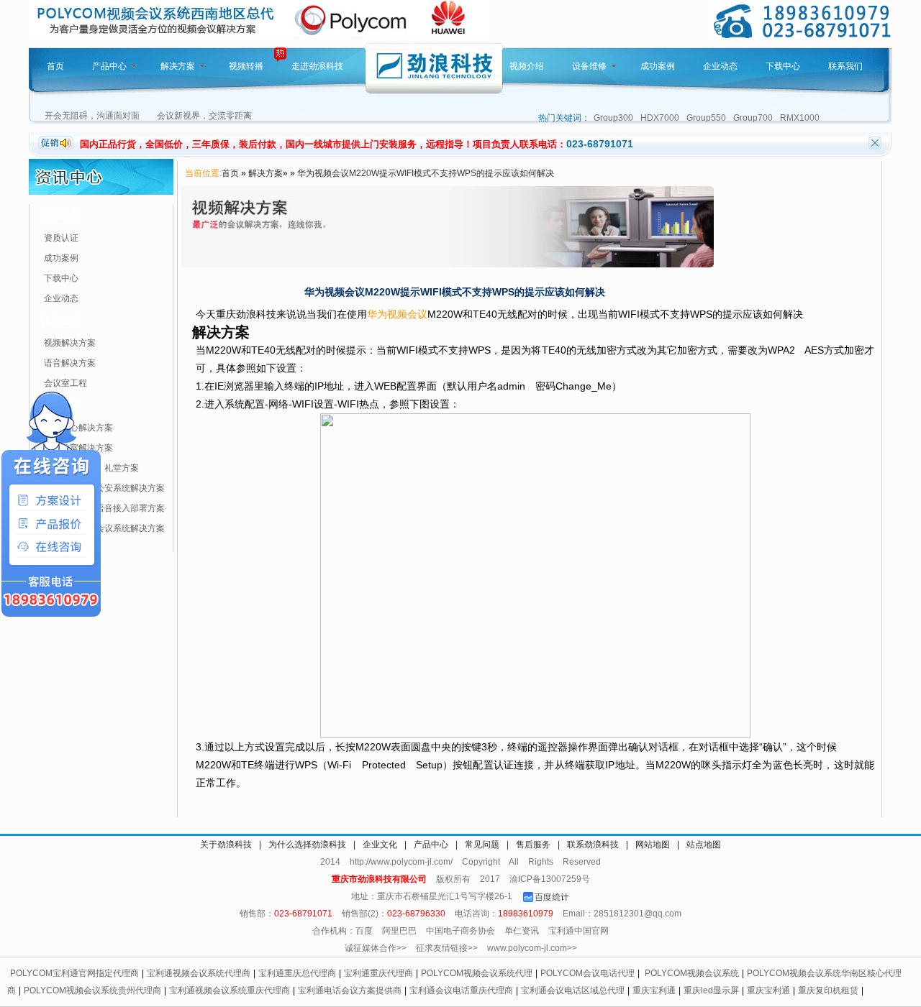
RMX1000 (800, 118)
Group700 (753, 118)
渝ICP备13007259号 (549, 879)
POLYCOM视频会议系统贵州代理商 (92, 990)
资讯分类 (60, 215)
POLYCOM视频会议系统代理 (476, 973)
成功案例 (657, 66)
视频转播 (246, 66)
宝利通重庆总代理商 (297, 973)
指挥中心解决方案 (78, 428)
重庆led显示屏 (711, 990)
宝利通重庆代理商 (378, 973)
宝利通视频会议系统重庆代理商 (229, 990)
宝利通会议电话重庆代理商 (461, 990)
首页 (55, 66)
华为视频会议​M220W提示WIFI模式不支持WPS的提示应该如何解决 (425, 173)
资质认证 (61, 238)
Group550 (706, 118)
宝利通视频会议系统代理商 (198, 973)
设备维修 (589, 66)
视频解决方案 (70, 343)
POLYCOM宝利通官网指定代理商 (74, 973)
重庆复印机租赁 (828, 990)
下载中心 (783, 66)
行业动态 (60, 320)
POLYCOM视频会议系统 (692, 973)
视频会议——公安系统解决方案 (104, 488)
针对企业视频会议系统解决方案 (104, 528)
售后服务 (533, 845)
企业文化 (380, 845)
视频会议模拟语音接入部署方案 (104, 508)
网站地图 (652, 845)
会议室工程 (65, 383)
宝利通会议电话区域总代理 (573, 990)
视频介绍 (526, 66)
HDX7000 (659, 118)
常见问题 (482, 845)
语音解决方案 (70, 363)
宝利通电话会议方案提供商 (349, 990)
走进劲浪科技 (317, 66)
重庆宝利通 (654, 990)
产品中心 (109, 66)
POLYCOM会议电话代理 (587, 973)
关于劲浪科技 (226, 845)
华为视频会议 (397, 314)
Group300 (613, 118)
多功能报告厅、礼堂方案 (91, 468)
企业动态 (720, 66)
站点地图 (703, 845)
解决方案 (177, 66)
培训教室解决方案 (78, 448)
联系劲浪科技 (593, 845)
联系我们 (845, 66)
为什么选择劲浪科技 (307, 845)
